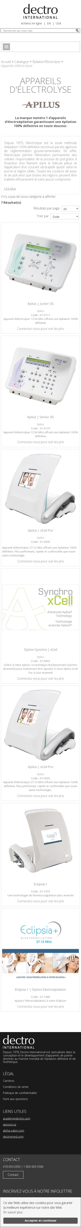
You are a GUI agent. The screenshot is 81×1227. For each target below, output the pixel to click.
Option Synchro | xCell (40, 649)
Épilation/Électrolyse (46, 62)
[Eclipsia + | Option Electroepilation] (40, 947)
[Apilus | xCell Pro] (40, 725)
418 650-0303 (11, 1166)
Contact (13, 1175)
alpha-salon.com (13, 1130)
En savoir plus (13, 1212)
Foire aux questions (15, 1099)
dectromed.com (13, 1136)
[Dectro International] (40, 11)
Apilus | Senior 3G (40, 417)
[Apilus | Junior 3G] (40, 261)
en (49, 23)
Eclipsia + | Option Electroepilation (40, 989)
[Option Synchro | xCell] (40, 607)
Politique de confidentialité (20, 1093)
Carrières (8, 1081)
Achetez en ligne (31, 23)
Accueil (6, 62)
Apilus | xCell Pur (40, 530)
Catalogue (22, 62)
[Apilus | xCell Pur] (40, 488)
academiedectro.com (16, 1118)
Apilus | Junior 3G (41, 303)
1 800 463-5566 (33, 1166)
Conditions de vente (16, 1087)
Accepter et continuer (40, 1220)
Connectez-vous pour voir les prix (40, 328)
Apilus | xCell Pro (40, 767)
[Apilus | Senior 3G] (40, 375)
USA (58, 23)
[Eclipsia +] (40, 842)
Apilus (40, 311)
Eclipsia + (40, 884)
